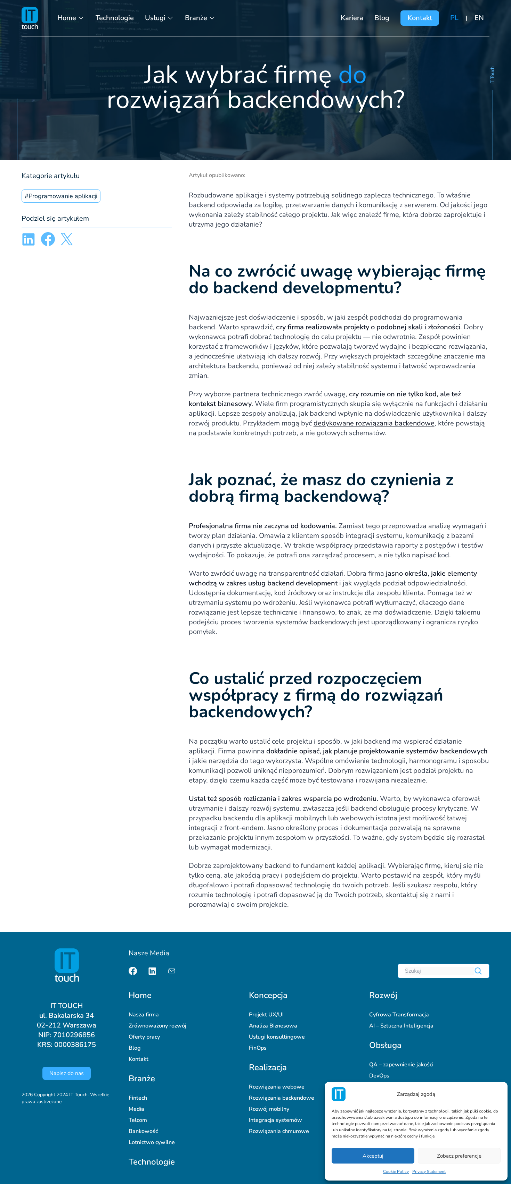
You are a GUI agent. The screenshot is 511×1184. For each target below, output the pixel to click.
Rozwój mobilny (269, 1109)
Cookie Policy (396, 1171)
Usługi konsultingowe (277, 1037)
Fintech (138, 1098)
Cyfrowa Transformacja (399, 1014)
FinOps (258, 1048)
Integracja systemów (275, 1120)
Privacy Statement (429, 1171)
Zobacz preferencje (459, 1155)
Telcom (138, 1120)
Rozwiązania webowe (277, 1087)
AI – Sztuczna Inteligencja (401, 1026)
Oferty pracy (144, 1037)
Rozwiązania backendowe (281, 1098)
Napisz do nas (66, 1073)
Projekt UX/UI (266, 1014)
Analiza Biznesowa (273, 1026)
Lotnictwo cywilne (152, 1142)
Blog (381, 18)
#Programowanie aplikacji (61, 196)
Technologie (115, 18)
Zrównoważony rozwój (157, 1026)
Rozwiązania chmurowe (279, 1131)
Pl (454, 18)
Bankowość (143, 1131)
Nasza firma (144, 1014)
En (479, 18)
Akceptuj (373, 1155)
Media (136, 1109)
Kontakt (419, 18)
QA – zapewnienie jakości (401, 1064)
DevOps (379, 1076)
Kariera (352, 18)
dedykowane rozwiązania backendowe (374, 423)
